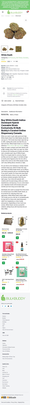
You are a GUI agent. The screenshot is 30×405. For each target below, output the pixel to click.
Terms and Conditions (5, 402)
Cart (3, 378)
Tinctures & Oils (6, 349)
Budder (4, 318)
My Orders (4, 384)
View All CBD (5, 335)
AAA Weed (19, 57)
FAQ (3, 368)
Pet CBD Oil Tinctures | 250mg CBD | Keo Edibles (22, 254)
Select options (3, 236)
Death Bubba (20, 145)
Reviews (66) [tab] (5, 114)
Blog (3, 370)
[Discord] (8, 306)
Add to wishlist (2, 101)
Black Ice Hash (5, 229)
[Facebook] (2, 306)
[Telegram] (11, 306)
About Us (4, 366)
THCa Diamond (5, 320)
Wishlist (4, 388)
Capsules (4, 345)
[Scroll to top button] (27, 397)
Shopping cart (5, 376)
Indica (12, 15)
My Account (5, 382)
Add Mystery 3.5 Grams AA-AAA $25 (21, 229)
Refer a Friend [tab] (14, 114)
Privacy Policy (14, 402)
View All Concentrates (7, 329)
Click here (15, 94)
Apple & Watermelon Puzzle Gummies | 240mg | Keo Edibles (22, 281)
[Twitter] (5, 306)
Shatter (4, 316)
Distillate (4, 322)
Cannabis (7, 15)
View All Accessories (7, 358)
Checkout (4, 380)
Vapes (3, 327)
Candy (3, 343)
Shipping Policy (21, 402)
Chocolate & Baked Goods (8, 347)
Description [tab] (4, 111)
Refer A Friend (5, 374)
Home (2, 15)
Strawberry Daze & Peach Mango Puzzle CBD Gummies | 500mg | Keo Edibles (8, 256)
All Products (11, 57)
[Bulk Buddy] (15, 12)
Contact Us (5, 372)
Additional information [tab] (15, 111)
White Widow (11, 145)
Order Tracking (5, 386)
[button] (26, 20)
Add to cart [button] (17, 237)
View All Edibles (6, 351)
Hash (3, 324)
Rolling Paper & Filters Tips (8, 356)
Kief (3, 325)
